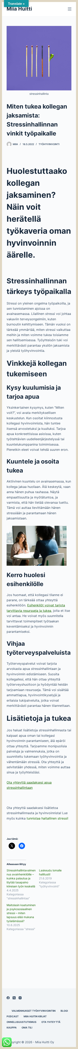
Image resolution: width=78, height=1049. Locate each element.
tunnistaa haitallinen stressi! (47, 818)
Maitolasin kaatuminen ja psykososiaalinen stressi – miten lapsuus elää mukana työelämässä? (21, 913)
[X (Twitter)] (14, 997)
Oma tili (27, 1027)
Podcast (13, 1016)
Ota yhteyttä (50, 1021)
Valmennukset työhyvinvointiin (34, 1010)
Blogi (64, 1010)
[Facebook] (8, 997)
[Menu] (69, 9)
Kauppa (12, 1027)
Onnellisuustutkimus (21, 1021)
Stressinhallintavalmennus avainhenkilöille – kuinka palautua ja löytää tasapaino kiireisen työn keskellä (21, 878)
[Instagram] (20, 997)
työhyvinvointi (49, 144)
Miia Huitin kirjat (35, 1016)
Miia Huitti (19, 9)
